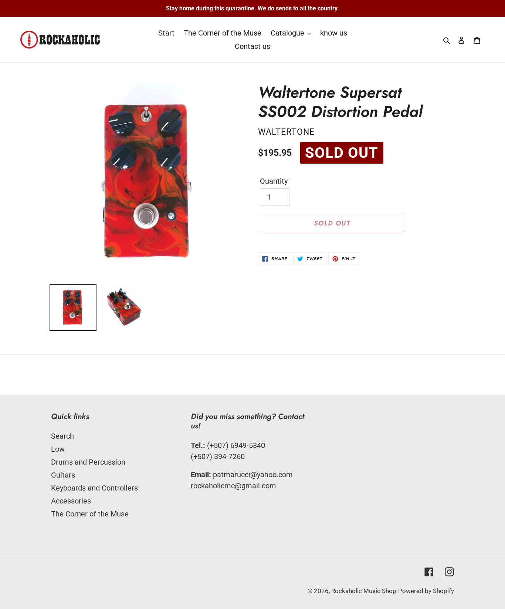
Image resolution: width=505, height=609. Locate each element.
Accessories (71, 500)
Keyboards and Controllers (94, 487)
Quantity (274, 181)
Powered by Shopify (426, 591)
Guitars (63, 475)
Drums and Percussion (88, 462)
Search (62, 436)
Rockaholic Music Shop (363, 591)
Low (58, 449)
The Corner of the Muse (90, 513)
